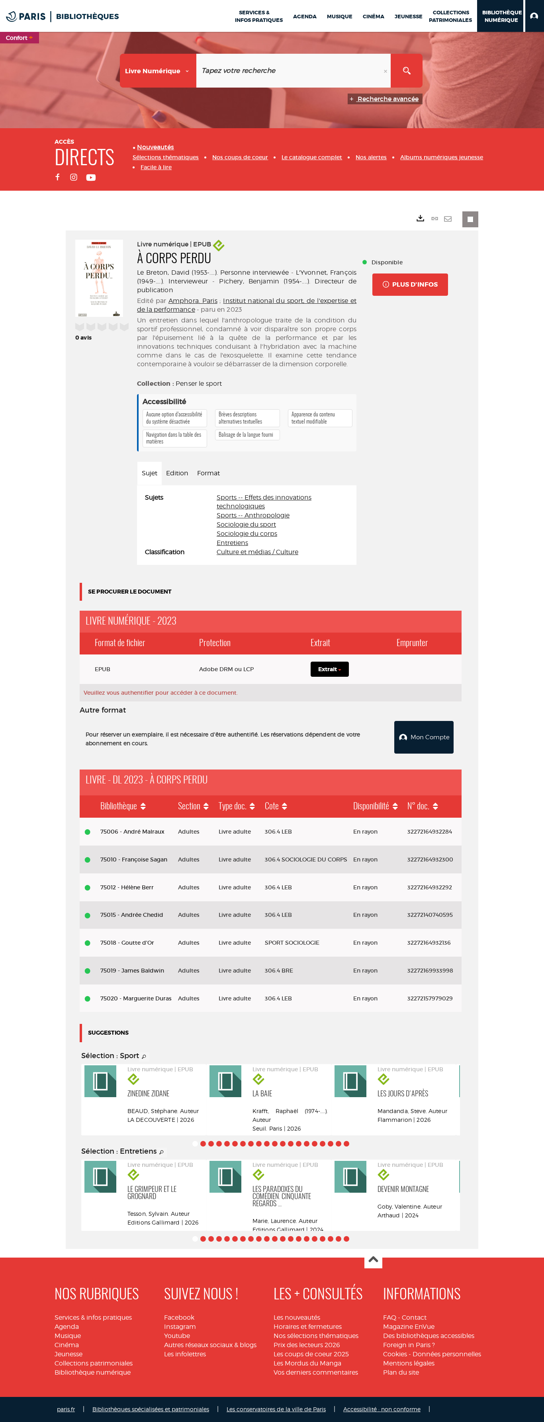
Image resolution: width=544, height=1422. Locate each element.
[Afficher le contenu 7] (243, 1144)
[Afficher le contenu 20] (346, 1144)
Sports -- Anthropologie (253, 515)
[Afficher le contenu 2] (203, 1144)
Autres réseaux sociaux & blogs (210, 1345)
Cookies (395, 1354)
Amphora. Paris (192, 301)
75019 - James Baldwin (132, 970)
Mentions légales (408, 1363)
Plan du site (401, 1372)
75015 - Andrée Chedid (131, 914)
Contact (414, 1317)
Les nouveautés (297, 1317)
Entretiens (232, 543)
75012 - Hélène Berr (127, 887)
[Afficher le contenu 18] (330, 1144)
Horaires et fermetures (308, 1326)
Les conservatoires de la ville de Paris (276, 1409)
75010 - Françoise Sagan (133, 859)
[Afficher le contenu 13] (291, 1144)
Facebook (179, 1317)
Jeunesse (68, 1354)
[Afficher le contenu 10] (267, 1144)
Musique (68, 1336)
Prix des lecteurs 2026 (307, 1345)
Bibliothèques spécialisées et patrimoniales (150, 1409)
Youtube (177, 1336)
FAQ (389, 1317)
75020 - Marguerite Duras (136, 998)
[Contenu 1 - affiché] (195, 1144)
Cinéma (67, 1345)
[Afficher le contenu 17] (322, 1144)
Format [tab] (208, 473)
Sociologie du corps (247, 533)
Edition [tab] (177, 473)
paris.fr (66, 1409)
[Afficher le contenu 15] (306, 1144)
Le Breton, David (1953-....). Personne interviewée (213, 272)
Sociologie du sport (246, 524)
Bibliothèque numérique (93, 1372)
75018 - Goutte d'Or (127, 942)
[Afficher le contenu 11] (275, 1144)
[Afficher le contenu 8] (251, 1144)
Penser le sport (199, 383)
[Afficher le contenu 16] (314, 1144)
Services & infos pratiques (93, 1317)
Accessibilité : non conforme (382, 1409)
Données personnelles (447, 1354)
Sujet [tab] (149, 473)
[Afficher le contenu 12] (283, 1144)
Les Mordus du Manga (307, 1363)
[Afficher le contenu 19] (338, 1144)
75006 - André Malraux (132, 831)
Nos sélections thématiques (316, 1336)
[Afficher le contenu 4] (219, 1144)
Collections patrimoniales (94, 1363)
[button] (534, 16)
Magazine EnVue (408, 1326)
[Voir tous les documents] (144, 1057)
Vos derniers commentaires (316, 1372)
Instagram (180, 1326)
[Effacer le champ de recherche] (386, 71)
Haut (373, 1259)
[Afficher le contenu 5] (227, 1144)
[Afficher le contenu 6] (235, 1144)
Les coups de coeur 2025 (311, 1354)
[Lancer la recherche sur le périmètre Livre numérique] (407, 71)
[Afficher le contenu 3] (211, 1144)
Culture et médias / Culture (257, 552)
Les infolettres (185, 1354)
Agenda (67, 1326)
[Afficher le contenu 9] (259, 1144)
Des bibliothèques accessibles (428, 1336)
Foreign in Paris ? (409, 1345)
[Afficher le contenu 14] (298, 1144)
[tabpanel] (246, 525)
